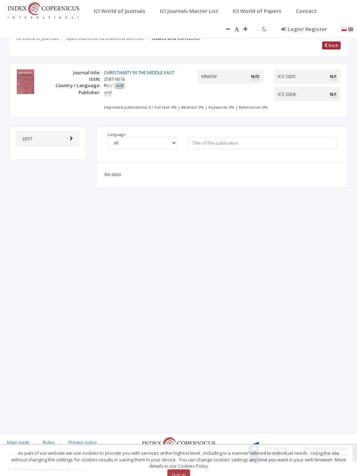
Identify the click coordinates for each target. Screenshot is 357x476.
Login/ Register (307, 28)
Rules (49, 442)
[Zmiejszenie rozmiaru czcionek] (224, 29)
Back (333, 45)
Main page (18, 442)
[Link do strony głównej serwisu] (43, 10)
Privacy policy (82, 442)
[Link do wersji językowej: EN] (351, 28)
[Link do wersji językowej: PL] (344, 28)
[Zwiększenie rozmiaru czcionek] (249, 29)
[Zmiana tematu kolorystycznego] (264, 29)
